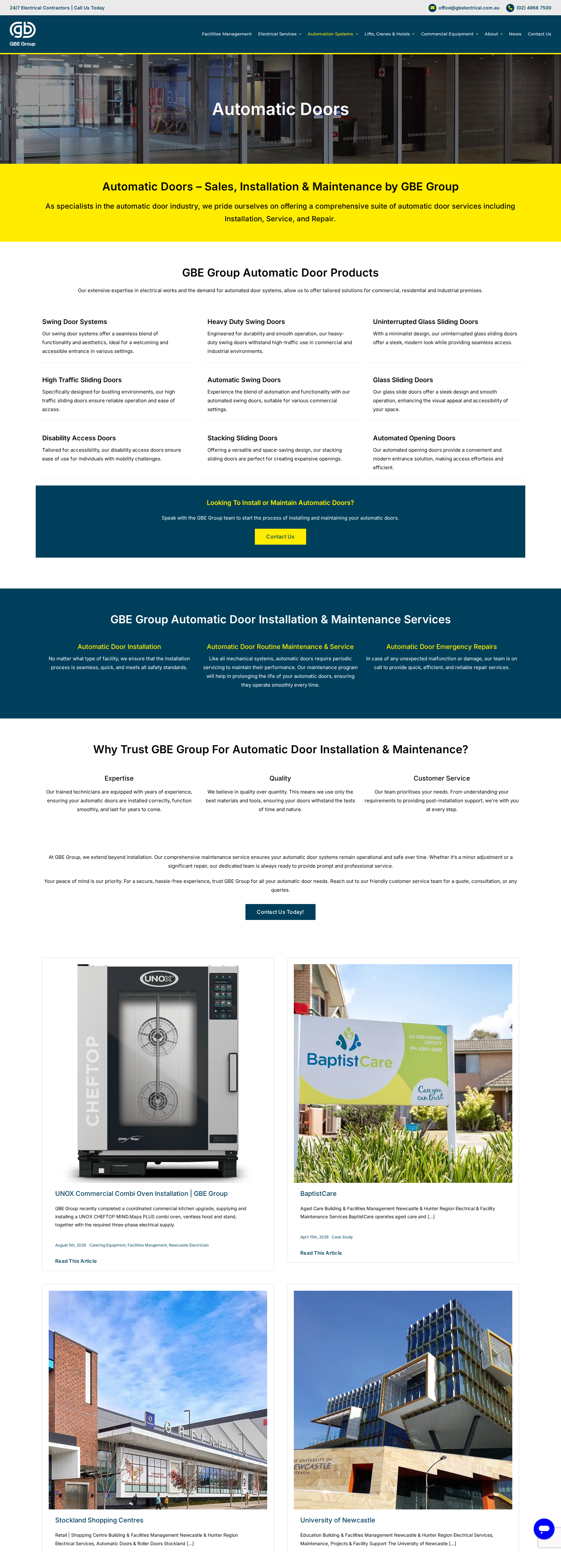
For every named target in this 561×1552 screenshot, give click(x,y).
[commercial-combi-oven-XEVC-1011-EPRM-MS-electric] (158, 967)
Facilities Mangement (147, 1245)
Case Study (342, 1237)
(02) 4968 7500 (534, 7)
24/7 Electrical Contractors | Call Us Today (57, 7)
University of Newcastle (337, 1520)
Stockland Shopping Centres (99, 1520)
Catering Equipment (107, 1245)
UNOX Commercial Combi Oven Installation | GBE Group (141, 1193)
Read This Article (76, 1261)
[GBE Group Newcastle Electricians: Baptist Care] (403, 967)
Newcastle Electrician (189, 1245)
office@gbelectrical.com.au (469, 7)
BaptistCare (318, 1193)
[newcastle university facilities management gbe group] (403, 1293)
